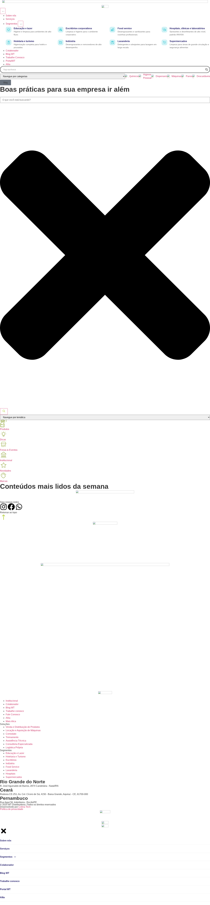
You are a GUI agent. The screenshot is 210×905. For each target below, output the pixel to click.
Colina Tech (24, 807)
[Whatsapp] (19, 506)
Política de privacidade (11, 809)
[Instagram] (3, 506)
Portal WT (5, 889)
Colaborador (7, 865)
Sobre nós (5, 840)
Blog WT (4, 873)
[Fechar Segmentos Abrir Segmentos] (20, 24)
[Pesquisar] (4, 411)
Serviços (5, 848)
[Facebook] (11, 506)
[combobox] (105, 100)
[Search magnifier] (207, 69)
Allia (2, 897)
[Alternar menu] (2, 11)
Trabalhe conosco (10, 881)
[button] (5, 82)
